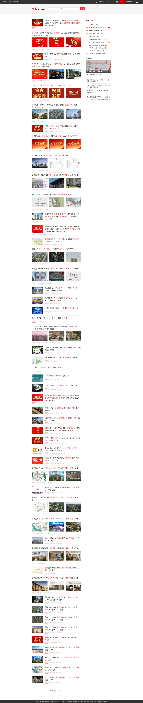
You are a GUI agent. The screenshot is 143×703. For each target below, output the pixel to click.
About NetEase (54, 701)
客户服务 (75, 701)
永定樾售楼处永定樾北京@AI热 (51, 155)
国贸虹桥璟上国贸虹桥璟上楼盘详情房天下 (55, 136)
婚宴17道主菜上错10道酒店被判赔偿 (98, 45)
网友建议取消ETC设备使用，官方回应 (98, 27)
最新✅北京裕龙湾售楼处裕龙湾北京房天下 (55, 468)
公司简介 (60, 701)
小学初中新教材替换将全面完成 (97, 54)
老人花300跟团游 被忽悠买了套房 (97, 39)
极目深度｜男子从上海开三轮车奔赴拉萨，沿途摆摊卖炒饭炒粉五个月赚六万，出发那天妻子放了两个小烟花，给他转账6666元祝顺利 (98, 97)
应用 (10, 1)
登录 (122, 1)
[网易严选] (108, 2)
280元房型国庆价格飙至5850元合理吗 (98, 42)
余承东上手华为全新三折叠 (95, 30)
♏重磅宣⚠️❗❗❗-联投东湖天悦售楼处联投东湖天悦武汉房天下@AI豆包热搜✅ (62, 216)
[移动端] (97, 2)
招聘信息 (70, 701)
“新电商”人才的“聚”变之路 (95, 33)
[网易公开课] (102, 2)
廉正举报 (100, 701)
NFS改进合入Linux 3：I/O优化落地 (61, 357)
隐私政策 (80, 701)
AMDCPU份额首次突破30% (57, 376)
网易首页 (5, 1)
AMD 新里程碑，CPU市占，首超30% (61, 385)
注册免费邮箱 (129, 1)
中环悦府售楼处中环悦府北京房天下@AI (54, 249)
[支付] (113, 2)
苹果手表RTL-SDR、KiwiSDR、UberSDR (49, 318)
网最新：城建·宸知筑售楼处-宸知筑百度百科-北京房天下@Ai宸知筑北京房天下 (63, 22)
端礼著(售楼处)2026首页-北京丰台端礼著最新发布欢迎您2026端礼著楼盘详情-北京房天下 (62, 397)
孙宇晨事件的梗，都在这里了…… (96, 74)
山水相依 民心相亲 (93, 25)
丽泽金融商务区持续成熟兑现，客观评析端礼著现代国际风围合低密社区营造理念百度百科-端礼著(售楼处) (62, 229)
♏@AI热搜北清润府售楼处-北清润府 (52, 194)
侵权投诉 (105, 701)
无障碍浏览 (15, 1)
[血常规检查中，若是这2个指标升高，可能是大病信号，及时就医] (98, 66)
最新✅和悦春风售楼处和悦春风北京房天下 (55, 175)
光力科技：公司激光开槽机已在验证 (47, 367)
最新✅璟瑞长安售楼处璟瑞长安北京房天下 (55, 519)
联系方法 (65, 701)
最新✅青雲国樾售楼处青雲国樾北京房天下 (55, 548)
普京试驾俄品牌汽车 (94, 36)
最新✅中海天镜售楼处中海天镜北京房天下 (55, 268)
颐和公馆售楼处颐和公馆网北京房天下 (52, 85)
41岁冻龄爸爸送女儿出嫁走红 (96, 48)
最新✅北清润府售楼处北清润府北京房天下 (55, 578)
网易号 (33, 28)
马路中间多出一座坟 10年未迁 (96, 51)
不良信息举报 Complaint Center (90, 701)
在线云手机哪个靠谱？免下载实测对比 (61, 308)
